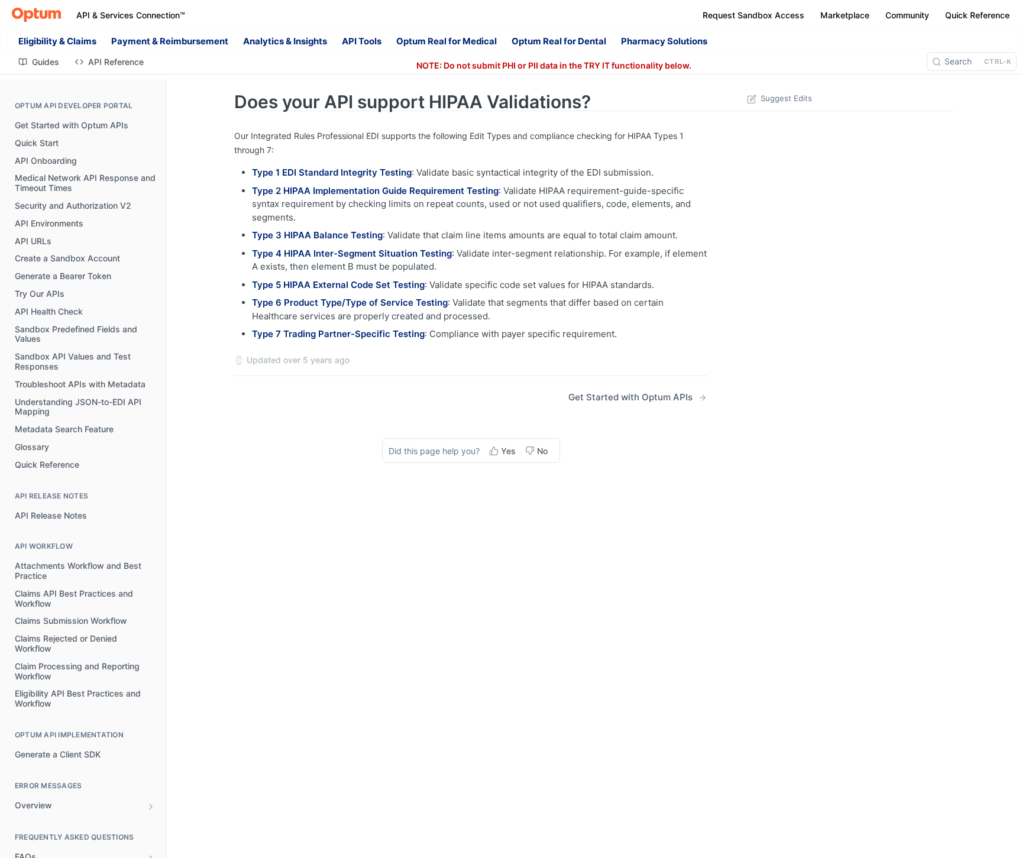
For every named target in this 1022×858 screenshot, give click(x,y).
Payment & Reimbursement (169, 41)
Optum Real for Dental (559, 41)
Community (907, 15)
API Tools (361, 41)
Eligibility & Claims (57, 41)
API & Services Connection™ (130, 15)
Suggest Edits (786, 98)
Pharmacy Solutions (664, 41)
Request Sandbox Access (753, 15)
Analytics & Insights (285, 41)
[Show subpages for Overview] (151, 806)
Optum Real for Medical (446, 41)
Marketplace (844, 15)
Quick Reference (977, 15)
